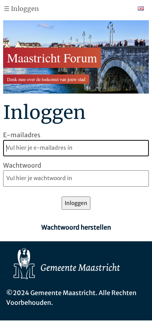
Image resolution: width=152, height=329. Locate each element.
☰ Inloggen (21, 8)
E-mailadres (22, 135)
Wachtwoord (22, 165)
